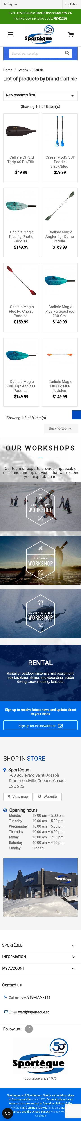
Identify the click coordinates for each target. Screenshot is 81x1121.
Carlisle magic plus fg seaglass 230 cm (59, 311)
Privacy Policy (59, 1111)
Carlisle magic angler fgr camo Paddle (59, 236)
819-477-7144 (38, 997)
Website (50, 797)
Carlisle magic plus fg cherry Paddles (21, 311)
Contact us (12, 985)
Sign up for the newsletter (41, 725)
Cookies (40, 1115)
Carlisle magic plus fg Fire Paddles (60, 386)
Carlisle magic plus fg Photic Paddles (21, 236)
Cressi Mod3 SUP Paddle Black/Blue (60, 162)
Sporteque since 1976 (40, 1078)
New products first (40, 96)
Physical (16, 1107)
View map (20, 797)
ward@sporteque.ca (34, 1012)
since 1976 (38, 1099)
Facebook (29, 1029)
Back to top (61, 428)
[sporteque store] (40, 887)
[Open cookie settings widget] (7, 1113)
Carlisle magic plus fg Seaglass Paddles (21, 386)
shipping (55, 1107)
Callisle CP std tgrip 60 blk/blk (20, 159)
